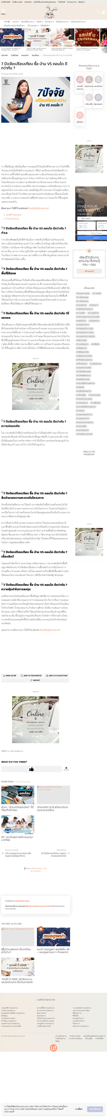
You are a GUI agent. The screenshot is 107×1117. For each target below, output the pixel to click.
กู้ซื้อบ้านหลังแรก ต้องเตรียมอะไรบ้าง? (16, 950)
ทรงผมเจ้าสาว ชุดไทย (86, 336)
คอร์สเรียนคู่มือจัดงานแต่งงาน (94, 1036)
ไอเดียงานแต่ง (17, 2)
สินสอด (81, 387)
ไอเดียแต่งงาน (61, 21)
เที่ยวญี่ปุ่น (82, 395)
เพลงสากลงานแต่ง (85, 399)
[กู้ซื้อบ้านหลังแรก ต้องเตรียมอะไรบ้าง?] (17, 937)
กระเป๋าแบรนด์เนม (75, 1039)
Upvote (31, 769)
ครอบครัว (28, 2)
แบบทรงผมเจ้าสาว (85, 414)
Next (105, 40)
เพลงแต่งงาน (83, 403)
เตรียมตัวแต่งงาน (77, 21)
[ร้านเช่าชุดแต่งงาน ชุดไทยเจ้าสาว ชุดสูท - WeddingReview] (89, 83)
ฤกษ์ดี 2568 (5, 2)
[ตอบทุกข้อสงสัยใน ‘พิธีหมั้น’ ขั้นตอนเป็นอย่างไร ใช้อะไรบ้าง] (62, 37)
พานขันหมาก (83, 344)
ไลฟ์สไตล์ (61, 2)
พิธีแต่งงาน (82, 348)
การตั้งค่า (79, 1109)
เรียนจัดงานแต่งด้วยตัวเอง (14, 25)
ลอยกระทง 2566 (84, 367)
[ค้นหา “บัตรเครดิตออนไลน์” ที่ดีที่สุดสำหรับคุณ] (17, 795)
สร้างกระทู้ (89, 271)
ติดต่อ (57, 1041)
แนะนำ (15, 21)
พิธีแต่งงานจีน (83, 352)
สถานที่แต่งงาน (27, 21)
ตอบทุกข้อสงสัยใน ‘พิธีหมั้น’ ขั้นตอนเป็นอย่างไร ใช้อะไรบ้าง (62, 49)
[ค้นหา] (98, 12)
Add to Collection (58, 675)
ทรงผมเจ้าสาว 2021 (85, 328)
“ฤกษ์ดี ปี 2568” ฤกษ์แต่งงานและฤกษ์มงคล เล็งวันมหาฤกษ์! (36, 49)
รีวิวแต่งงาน (82, 364)
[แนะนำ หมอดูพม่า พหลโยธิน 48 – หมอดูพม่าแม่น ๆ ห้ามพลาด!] (12, 37)
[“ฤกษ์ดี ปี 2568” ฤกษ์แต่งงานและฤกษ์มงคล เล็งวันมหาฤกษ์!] (37, 37)
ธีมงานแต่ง (82, 340)
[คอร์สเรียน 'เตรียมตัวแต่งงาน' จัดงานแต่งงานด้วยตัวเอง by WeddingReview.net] (35, 408)
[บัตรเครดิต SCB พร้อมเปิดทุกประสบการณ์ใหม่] (53, 795)
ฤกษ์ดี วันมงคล (13, 214)
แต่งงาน (81, 410)
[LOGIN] (104, 12)
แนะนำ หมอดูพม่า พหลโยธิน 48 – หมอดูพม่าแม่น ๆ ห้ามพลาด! (11, 49)
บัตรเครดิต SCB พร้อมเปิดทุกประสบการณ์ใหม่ (52, 808)
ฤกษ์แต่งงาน (96, 364)
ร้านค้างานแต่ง (75, 1036)
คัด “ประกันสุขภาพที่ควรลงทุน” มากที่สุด (17, 838)
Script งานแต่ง (83, 293)
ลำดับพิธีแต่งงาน (84, 375)
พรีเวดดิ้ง (89, 104)
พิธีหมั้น (96, 344)
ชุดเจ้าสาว (82, 321)
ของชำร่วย (98, 86)
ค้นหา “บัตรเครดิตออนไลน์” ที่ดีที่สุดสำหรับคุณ (17, 808)
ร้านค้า (39, 21)
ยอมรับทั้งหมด (95, 1109)
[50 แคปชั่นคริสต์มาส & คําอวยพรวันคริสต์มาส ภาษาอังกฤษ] (87, 37)
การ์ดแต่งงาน (83, 301)
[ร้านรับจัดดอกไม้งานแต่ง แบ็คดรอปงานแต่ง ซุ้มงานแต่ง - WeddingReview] (98, 101)
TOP (7, 22)
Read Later (11, 675)
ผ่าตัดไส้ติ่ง (99, 1039)
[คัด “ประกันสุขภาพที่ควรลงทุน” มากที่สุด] (17, 824)
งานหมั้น (81, 313)
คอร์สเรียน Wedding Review (45, 2)
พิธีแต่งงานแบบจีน (85, 356)
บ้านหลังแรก (17, 751)
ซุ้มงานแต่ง (98, 104)
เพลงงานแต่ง (95, 395)
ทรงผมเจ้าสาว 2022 (85, 332)
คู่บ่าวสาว (48, 21)
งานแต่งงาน (94, 313)
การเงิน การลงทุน (22, 781)
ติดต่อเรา (81, 2)
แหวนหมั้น (82, 426)
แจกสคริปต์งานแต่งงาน (86, 407)
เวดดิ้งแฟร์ (96, 403)
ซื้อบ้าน (6, 751)
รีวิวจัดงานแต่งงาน (85, 360)
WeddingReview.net (38, 208)
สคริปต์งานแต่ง (83, 379)
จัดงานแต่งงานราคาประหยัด (88, 317)
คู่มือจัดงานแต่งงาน (85, 309)
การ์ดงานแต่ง (83, 297)
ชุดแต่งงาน (89, 86)
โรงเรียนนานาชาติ (85, 434)
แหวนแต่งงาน (83, 430)
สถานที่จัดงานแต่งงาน (86, 383)
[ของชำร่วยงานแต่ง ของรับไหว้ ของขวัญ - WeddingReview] (98, 83)
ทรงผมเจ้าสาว (83, 324)
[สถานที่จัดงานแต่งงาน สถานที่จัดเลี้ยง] (79, 83)
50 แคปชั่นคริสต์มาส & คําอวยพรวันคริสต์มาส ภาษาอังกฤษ (87, 49)
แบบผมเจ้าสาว (83, 418)
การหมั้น (97, 293)
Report (36, 680)
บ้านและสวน (71, 2)
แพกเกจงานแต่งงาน (85, 422)
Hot (40, 929)
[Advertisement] (35, 143)
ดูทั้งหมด (80, 122)
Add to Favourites (32, 675)
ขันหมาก (94, 305)
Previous (1, 40)
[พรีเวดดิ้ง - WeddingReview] (89, 101)
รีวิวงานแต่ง (32, 25)
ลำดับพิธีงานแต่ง (84, 371)
